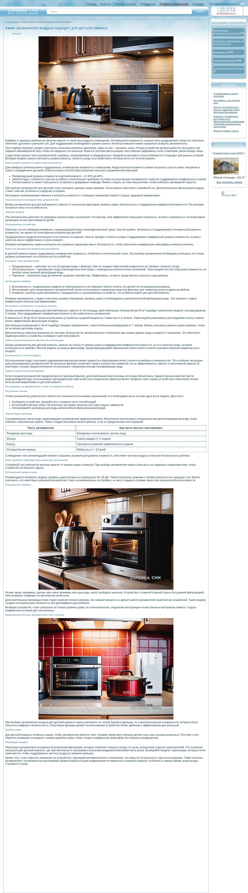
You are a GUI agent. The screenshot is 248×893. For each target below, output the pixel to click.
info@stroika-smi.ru (226, 13)
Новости (105, 4)
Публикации (147, 4)
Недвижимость (220, 52)
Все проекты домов (229, 182)
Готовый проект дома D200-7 (229, 153)
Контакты (198, 4)
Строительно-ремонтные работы (229, 68)
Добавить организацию (173, 4)
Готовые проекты (125, 4)
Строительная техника (224, 60)
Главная (90, 4)
